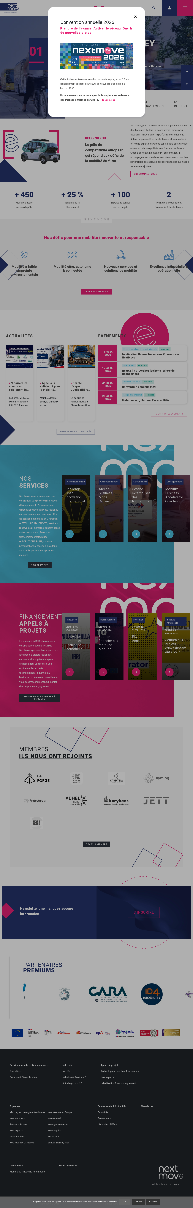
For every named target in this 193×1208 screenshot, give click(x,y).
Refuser (138, 1202)
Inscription (109, 100)
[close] (135, 16)
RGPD (124, 1202)
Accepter (153, 1202)
